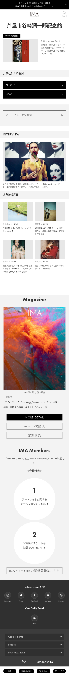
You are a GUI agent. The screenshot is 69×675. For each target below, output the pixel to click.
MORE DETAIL (34, 417)
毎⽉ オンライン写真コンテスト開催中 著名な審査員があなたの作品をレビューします (34, 4)
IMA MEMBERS (16, 652)
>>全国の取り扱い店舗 (34, 392)
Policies (12, 644)
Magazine (34, 299)
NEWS (9, 94)
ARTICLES (10, 85)
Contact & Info (15, 636)
